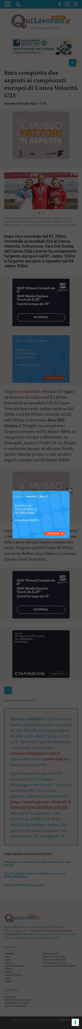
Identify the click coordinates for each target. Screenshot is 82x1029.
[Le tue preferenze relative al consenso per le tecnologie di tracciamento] (75, 1022)
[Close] (69, 490)
